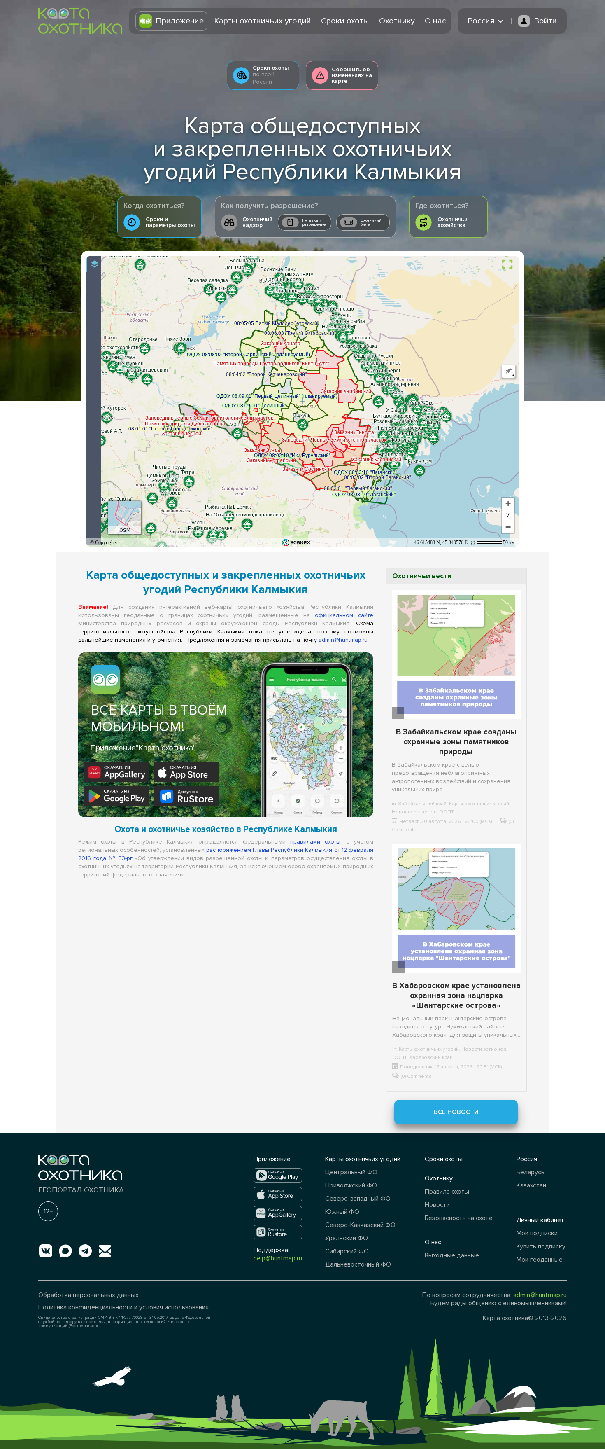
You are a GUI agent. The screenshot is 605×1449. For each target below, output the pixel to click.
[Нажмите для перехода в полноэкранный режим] (507, 264)
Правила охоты (447, 1191)
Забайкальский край (422, 804)
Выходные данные (452, 1255)
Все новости (456, 1112)
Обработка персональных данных (88, 1295)
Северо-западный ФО (358, 1198)
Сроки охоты (345, 21)
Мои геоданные (540, 1259)
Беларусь (530, 1172)
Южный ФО (342, 1212)
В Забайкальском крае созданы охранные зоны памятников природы (456, 742)
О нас (435, 21)
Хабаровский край (431, 1057)
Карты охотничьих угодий (262, 21)
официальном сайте (344, 615)
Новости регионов (414, 812)
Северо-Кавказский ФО (360, 1225)
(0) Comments (416, 1076)
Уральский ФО (346, 1238)
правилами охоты (315, 841)
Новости (437, 1205)
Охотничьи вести (421, 576)
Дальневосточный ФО (358, 1264)
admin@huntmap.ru (343, 639)
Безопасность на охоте (459, 1218)
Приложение (180, 21)
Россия (527, 1159)
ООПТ (446, 812)
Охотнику (397, 21)
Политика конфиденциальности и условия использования (123, 1307)
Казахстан (531, 1185)
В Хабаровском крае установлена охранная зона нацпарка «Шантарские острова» (456, 995)
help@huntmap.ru (278, 1258)
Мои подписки (537, 1233)
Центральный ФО (351, 1172)
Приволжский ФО (351, 1185)
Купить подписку (541, 1246)
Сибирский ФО (347, 1251)
